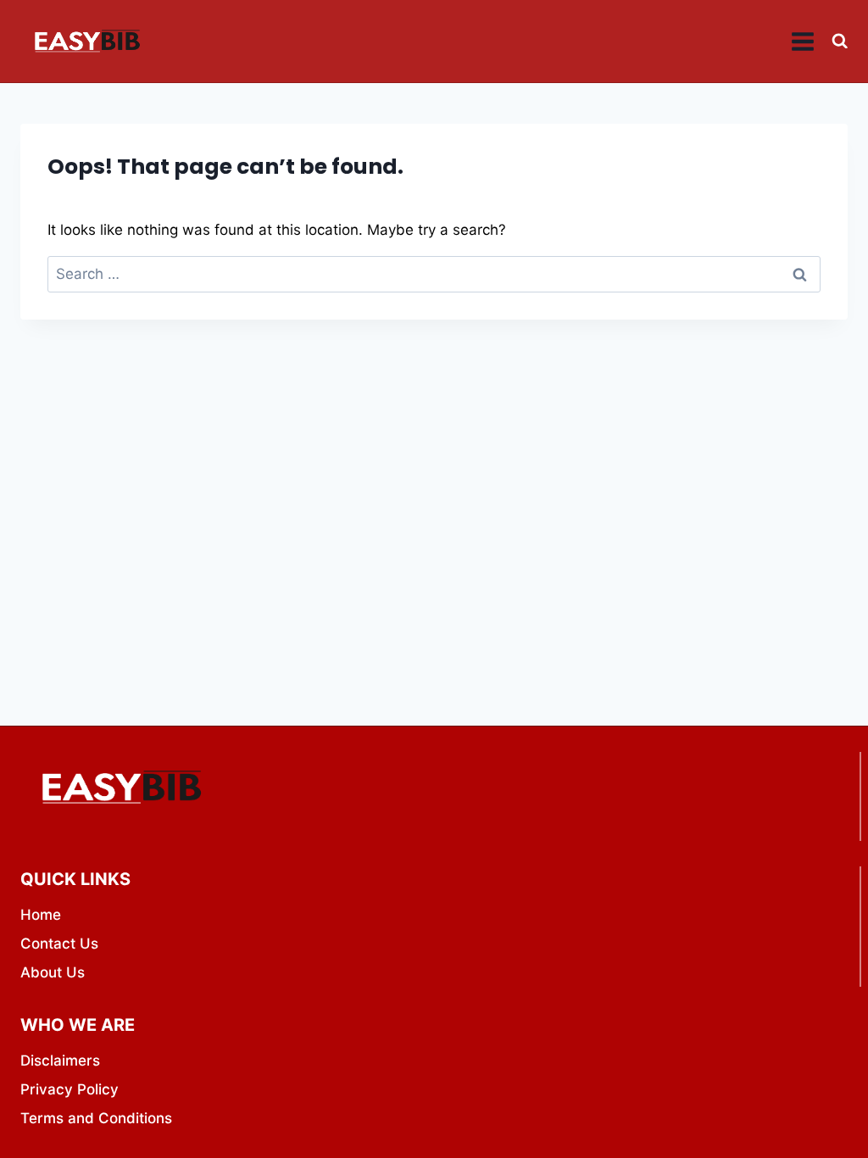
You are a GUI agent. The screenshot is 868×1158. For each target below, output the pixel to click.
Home (40, 914)
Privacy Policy (69, 1089)
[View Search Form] (840, 41)
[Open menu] (803, 41)
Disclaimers (60, 1060)
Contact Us (59, 943)
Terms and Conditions (96, 1118)
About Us (52, 972)
